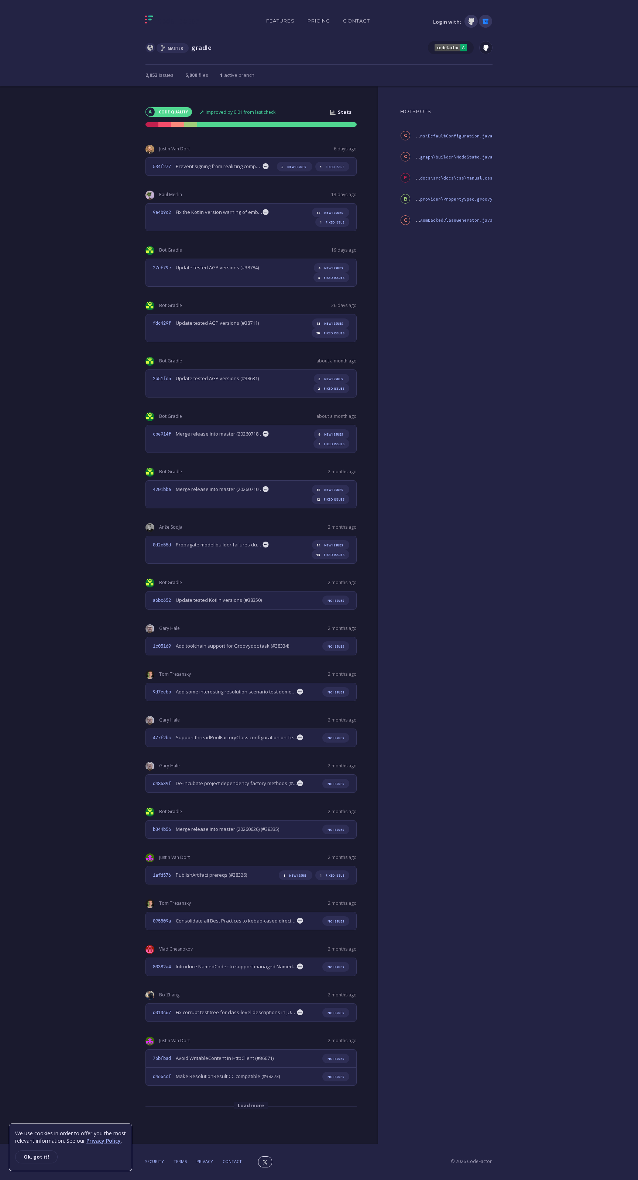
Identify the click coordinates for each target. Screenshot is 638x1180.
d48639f (162, 784)
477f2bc (162, 738)
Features (280, 21)
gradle (201, 47)
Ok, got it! (36, 1156)
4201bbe (162, 489)
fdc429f (162, 323)
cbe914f (162, 434)
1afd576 (162, 875)
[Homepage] (172, 21)
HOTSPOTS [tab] (415, 111)
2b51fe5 (162, 379)
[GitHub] (471, 21)
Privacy (204, 1161)
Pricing (319, 21)
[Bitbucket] (485, 21)
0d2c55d (162, 545)
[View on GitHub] (486, 47)
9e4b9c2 (162, 212)
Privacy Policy (103, 1140)
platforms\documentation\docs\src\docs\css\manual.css (425, 178)
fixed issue (332, 166)
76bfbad (162, 1058)
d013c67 (162, 1013)
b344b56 (162, 829)
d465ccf (162, 1077)
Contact (356, 21)
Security (154, 1161)
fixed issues (331, 277)
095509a (162, 921)
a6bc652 (162, 600)
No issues (335, 600)
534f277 (162, 167)
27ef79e (162, 268)
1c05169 (162, 646)
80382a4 (162, 967)
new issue (294, 875)
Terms (180, 1161)
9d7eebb (162, 692)
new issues (293, 166)
